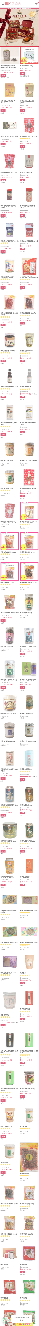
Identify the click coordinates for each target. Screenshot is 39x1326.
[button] (37, 10)
